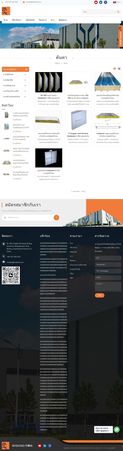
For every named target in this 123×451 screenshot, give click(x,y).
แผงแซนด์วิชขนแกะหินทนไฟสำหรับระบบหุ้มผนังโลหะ (49, 135)
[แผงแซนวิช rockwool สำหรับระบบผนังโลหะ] (48, 157)
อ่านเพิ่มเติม (16, 120)
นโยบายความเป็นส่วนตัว (78, 265)
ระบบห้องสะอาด (9, 85)
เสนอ (99, 295)
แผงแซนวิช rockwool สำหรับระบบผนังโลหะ (48, 172)
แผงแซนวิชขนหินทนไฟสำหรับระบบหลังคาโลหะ (107, 96)
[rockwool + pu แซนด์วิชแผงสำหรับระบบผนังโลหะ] (107, 120)
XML (71, 278)
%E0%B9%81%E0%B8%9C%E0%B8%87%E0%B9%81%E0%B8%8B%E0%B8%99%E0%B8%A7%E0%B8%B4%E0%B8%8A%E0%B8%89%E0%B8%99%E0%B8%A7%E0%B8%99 (53, 405)
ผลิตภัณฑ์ (30, 20)
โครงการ (43, 20)
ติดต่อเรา (63, 20)
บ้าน (6, 20)
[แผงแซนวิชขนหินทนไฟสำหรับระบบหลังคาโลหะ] (107, 82)
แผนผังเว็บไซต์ (75, 269)
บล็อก (72, 273)
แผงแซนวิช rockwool (47, 275)
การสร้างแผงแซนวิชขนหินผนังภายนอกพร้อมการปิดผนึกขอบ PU (21, 114)
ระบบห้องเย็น (8, 80)
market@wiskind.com (33, 2)
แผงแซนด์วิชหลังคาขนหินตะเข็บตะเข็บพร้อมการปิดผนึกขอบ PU (20, 173)
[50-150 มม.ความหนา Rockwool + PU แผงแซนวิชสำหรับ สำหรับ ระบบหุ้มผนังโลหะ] (48, 82)
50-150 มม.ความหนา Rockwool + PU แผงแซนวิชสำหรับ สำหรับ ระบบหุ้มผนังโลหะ (49, 96)
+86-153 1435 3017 (11, 2)
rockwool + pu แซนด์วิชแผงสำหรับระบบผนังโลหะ (107, 135)
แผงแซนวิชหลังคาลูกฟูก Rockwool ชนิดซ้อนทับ (20, 162)
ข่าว (53, 20)
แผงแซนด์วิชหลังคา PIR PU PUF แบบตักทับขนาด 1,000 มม (21, 138)
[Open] (120, 36)
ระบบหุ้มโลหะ (8, 74)
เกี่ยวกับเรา (17, 20)
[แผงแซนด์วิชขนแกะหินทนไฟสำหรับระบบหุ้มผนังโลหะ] (48, 120)
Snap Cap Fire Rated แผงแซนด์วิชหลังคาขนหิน (21, 150)
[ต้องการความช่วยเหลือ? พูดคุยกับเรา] (117, 429)
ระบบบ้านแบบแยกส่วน (11, 96)
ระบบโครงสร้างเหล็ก (11, 91)
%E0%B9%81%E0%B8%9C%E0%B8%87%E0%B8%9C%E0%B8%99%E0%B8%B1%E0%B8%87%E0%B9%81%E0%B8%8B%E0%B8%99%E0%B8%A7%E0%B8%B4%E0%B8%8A (53, 249)
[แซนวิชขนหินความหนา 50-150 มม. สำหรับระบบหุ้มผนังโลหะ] (78, 82)
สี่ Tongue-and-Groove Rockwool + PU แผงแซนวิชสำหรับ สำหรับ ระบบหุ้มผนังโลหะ (78, 135)
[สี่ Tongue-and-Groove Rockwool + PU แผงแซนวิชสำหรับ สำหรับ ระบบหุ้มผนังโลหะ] (78, 120)
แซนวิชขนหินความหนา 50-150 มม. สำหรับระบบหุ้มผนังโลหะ (78, 96)
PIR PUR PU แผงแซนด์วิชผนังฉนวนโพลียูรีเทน (21, 126)
